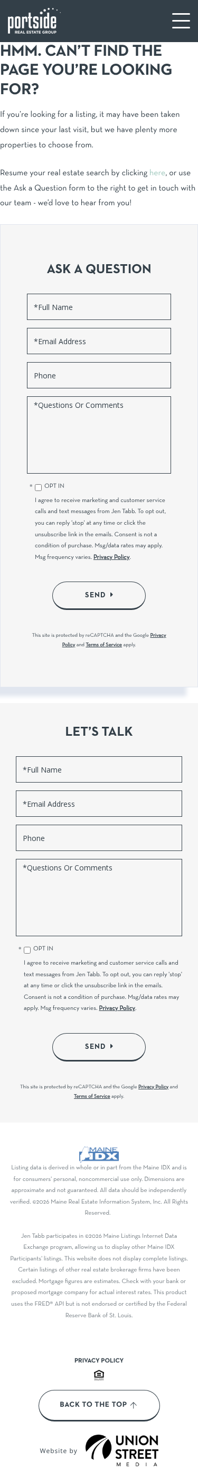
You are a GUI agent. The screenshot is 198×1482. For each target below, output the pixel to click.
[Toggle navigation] (181, 20)
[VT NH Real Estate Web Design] (122, 1450)
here (157, 173)
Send (95, 595)
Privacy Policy (111, 557)
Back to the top (93, 1405)
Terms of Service (104, 645)
